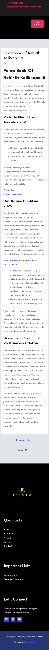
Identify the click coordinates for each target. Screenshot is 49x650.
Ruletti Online (10, 265)
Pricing (7, 542)
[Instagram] (13, 619)
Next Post (24, 450)
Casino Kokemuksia (12, 195)
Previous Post (24, 440)
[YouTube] (19, 619)
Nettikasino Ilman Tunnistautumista (20, 261)
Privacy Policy (10, 576)
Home (6, 530)
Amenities (8, 538)
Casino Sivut (9, 190)
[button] (22, 23)
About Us (8, 534)
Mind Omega (29, 642)
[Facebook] (6, 619)
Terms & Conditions (13, 580)
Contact (8, 546)
